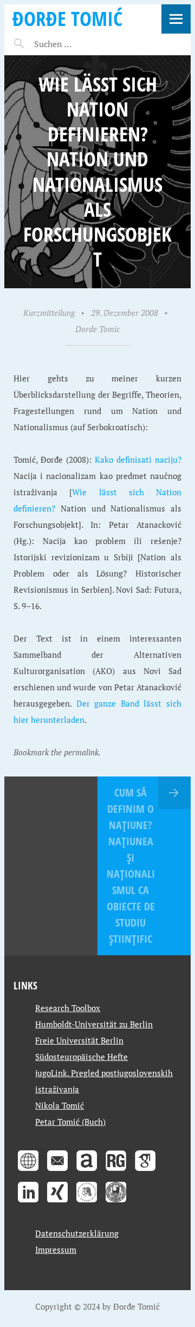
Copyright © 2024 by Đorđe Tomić (97, 1306)
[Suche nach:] (78, 44)
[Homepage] (28, 1172)
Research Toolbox (67, 1007)
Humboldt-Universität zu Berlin (94, 1024)
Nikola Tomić (59, 1105)
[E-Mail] (57, 1172)
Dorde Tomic (97, 328)
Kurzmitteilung (49, 312)
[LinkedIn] (28, 1203)
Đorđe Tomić (67, 18)
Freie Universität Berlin (79, 1040)
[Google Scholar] (145, 1172)
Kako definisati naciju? (138, 459)
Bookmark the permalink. (57, 752)
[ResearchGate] (116, 1172)
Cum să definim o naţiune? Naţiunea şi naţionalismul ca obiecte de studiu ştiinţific (131, 865)
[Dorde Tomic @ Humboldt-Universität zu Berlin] (86, 1203)
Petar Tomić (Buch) (70, 1121)
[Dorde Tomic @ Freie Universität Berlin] (116, 1203)
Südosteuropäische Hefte (81, 1056)
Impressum (55, 1249)
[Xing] (57, 1203)
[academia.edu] (86, 1172)
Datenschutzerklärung (77, 1233)
